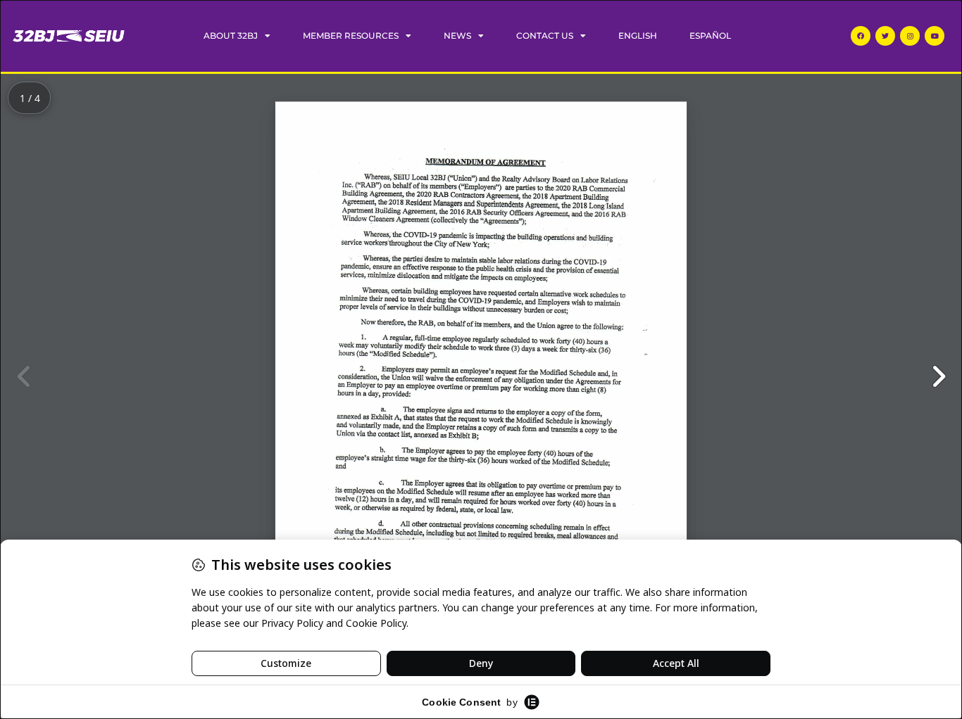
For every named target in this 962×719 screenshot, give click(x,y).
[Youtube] (934, 36)
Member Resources (351, 35)
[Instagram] (910, 36)
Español (710, 35)
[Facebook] (860, 36)
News (457, 35)
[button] (938, 376)
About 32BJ (231, 35)
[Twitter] (885, 36)
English (637, 35)
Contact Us (544, 35)
